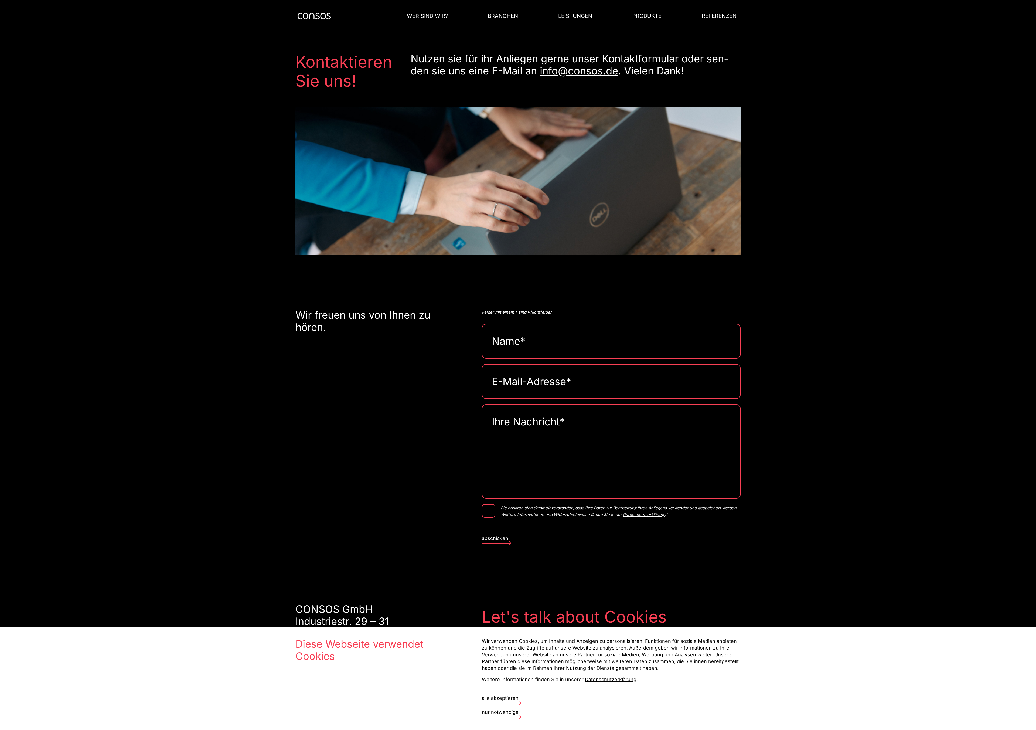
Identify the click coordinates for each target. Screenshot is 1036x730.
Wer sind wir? (427, 16)
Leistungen (575, 16)
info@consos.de (579, 70)
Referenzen (719, 16)
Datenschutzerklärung (644, 514)
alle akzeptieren (500, 698)
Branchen (503, 16)
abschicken (495, 538)
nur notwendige (500, 712)
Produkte (647, 16)
